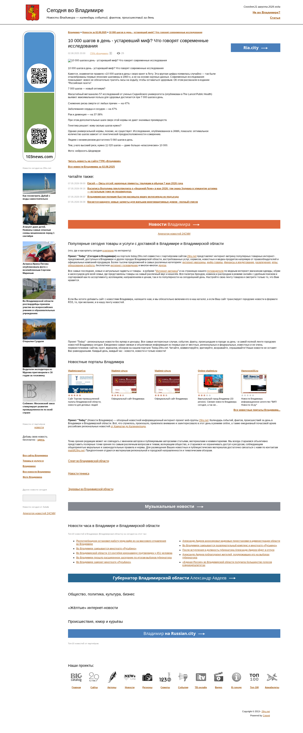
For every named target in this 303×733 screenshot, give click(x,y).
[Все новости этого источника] (110, 53)
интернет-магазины (194, 262)
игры (274, 262)
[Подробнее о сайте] (80, 383)
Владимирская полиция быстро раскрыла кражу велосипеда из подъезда (133, 196)
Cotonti (266, 715)
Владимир (74, 32)
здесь (41, 439)
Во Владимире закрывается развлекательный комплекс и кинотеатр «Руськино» (229, 545)
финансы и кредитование (239, 262)
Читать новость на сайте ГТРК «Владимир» (94, 161)
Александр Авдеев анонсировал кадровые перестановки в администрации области (231, 541)
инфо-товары (215, 262)
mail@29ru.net (76, 450)
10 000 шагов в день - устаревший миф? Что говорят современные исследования (155, 32)
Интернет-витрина (167, 271)
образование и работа (81, 265)
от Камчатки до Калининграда (128, 426)
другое (162, 265)
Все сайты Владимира (35, 455)
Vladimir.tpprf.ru (77, 370)
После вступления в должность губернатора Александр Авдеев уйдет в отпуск (228, 550)
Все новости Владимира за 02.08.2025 (91, 166)
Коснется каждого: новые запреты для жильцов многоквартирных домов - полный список (142, 201)
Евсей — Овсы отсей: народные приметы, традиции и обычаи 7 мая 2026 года (135, 183)
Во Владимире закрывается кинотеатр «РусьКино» (106, 548)
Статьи (275, 17)
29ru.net (191, 256)
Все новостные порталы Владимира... (257, 410)
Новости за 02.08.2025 (94, 32)
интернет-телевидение (124, 265)
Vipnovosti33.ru (249, 370)
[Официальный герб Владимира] (32, 12)
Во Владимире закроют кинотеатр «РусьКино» (103, 562)
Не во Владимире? (266, 12)
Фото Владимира (32, 477)
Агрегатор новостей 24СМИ (39, 513)
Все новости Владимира (36, 471)
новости (39, 427)
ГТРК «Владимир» (99, 53)
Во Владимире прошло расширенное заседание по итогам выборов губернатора (124, 557)
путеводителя (215, 271)
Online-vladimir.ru (207, 370)
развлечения (263, 262)
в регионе (108, 250)
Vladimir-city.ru (119, 370)
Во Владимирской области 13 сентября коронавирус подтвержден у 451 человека (124, 553)
